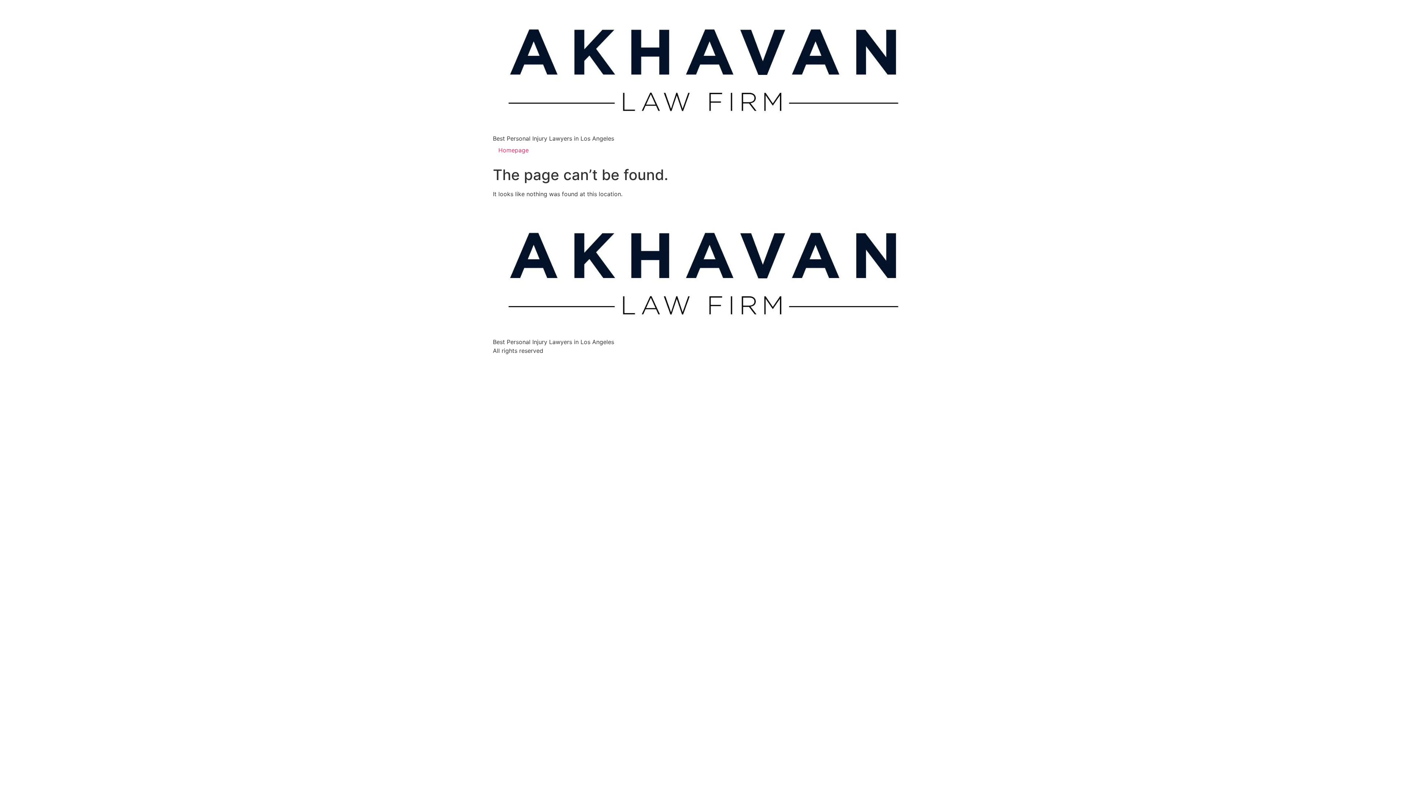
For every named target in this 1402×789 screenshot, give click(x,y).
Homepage (513, 150)
